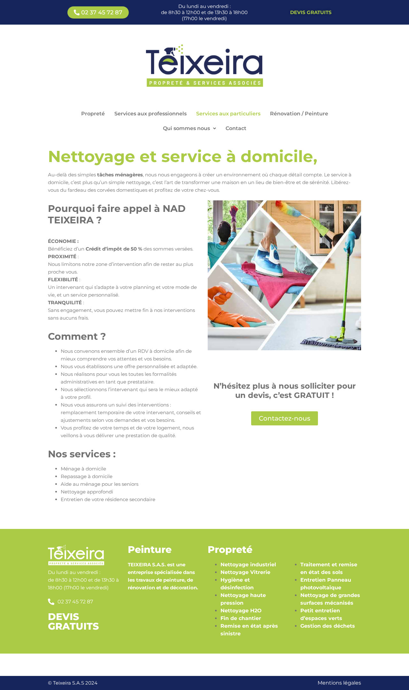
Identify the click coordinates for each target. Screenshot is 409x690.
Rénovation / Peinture (299, 114)
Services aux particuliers (228, 114)
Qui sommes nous (186, 128)
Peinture (150, 549)
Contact (236, 128)
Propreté (93, 114)
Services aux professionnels (150, 114)
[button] (189, 128)
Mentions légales (339, 683)
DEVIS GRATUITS (73, 621)
